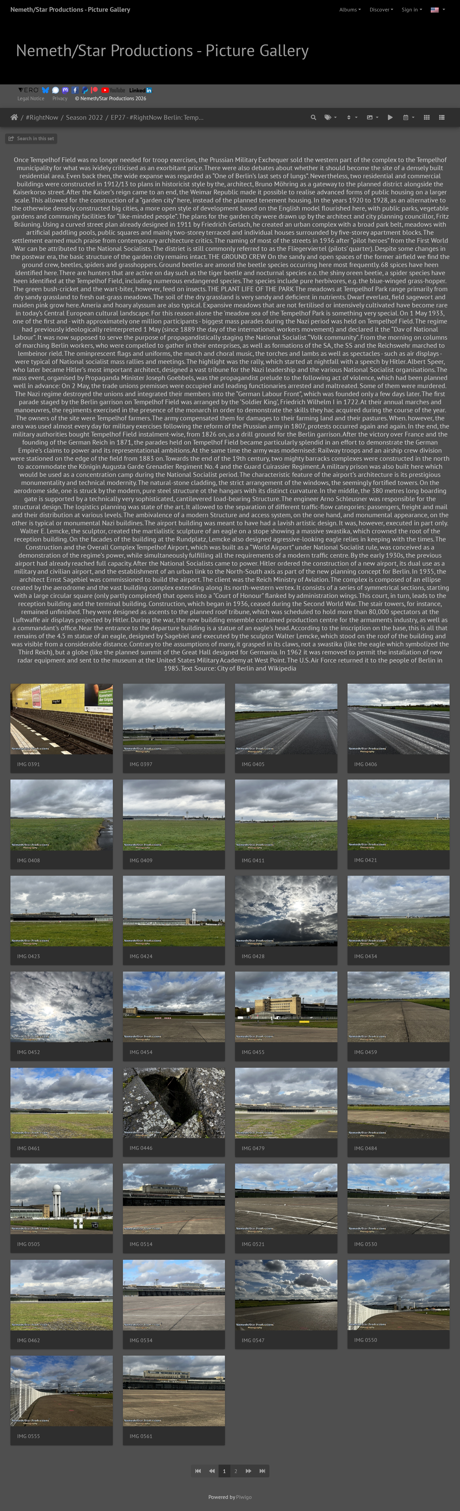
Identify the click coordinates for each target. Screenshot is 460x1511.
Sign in (410, 9)
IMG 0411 (253, 860)
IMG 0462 (28, 1340)
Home (14, 117)
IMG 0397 (141, 764)
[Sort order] (351, 117)
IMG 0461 (28, 1148)
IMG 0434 (365, 956)
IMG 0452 (28, 1052)
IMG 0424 (141, 956)
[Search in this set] (313, 117)
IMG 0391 (28, 764)
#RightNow (42, 117)
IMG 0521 (253, 1244)
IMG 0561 (141, 1436)
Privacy (60, 98)
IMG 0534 (141, 1340)
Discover (379, 9)
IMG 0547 (253, 1340)
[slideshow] (390, 117)
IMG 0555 (28, 1436)
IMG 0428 (253, 956)
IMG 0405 (253, 764)
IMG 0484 (365, 1148)
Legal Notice (31, 98)
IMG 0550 (365, 1340)
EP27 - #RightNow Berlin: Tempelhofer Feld (157, 117)
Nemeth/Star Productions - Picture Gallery (70, 9)
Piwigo (244, 1497)
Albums (348, 9)
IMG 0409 (141, 860)
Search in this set (35, 138)
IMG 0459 (365, 1052)
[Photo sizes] (372, 117)
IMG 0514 (141, 1244)
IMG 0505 (28, 1244)
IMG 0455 (253, 1052)
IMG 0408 (28, 860)
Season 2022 (84, 117)
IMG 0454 (141, 1052)
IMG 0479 (253, 1148)
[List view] (442, 117)
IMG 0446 (141, 1148)
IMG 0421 (365, 860)
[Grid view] (426, 117)
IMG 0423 (28, 956)
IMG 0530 (365, 1244)
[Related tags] (331, 117)
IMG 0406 (365, 764)
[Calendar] (408, 117)
